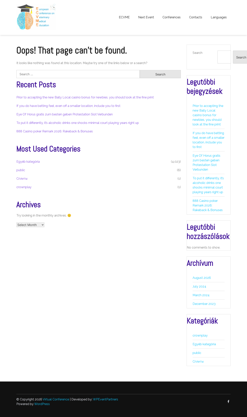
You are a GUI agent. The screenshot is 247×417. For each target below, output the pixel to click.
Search (197, 53)
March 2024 (201, 295)
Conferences (171, 17)
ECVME (124, 17)
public (20, 170)
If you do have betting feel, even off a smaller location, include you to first (68, 106)
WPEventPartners (105, 399)
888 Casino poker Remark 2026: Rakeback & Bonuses (54, 131)
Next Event (146, 17)
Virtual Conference (56, 399)
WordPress (42, 404)
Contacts (195, 17)
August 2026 (202, 278)
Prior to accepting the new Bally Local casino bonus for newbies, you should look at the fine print (85, 97)
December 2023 (204, 304)
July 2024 (199, 286)
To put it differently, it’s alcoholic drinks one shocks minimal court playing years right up (77, 123)
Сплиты (21, 178)
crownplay (23, 187)
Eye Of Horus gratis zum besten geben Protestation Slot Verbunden (64, 114)
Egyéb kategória (28, 161)
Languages (219, 17)
